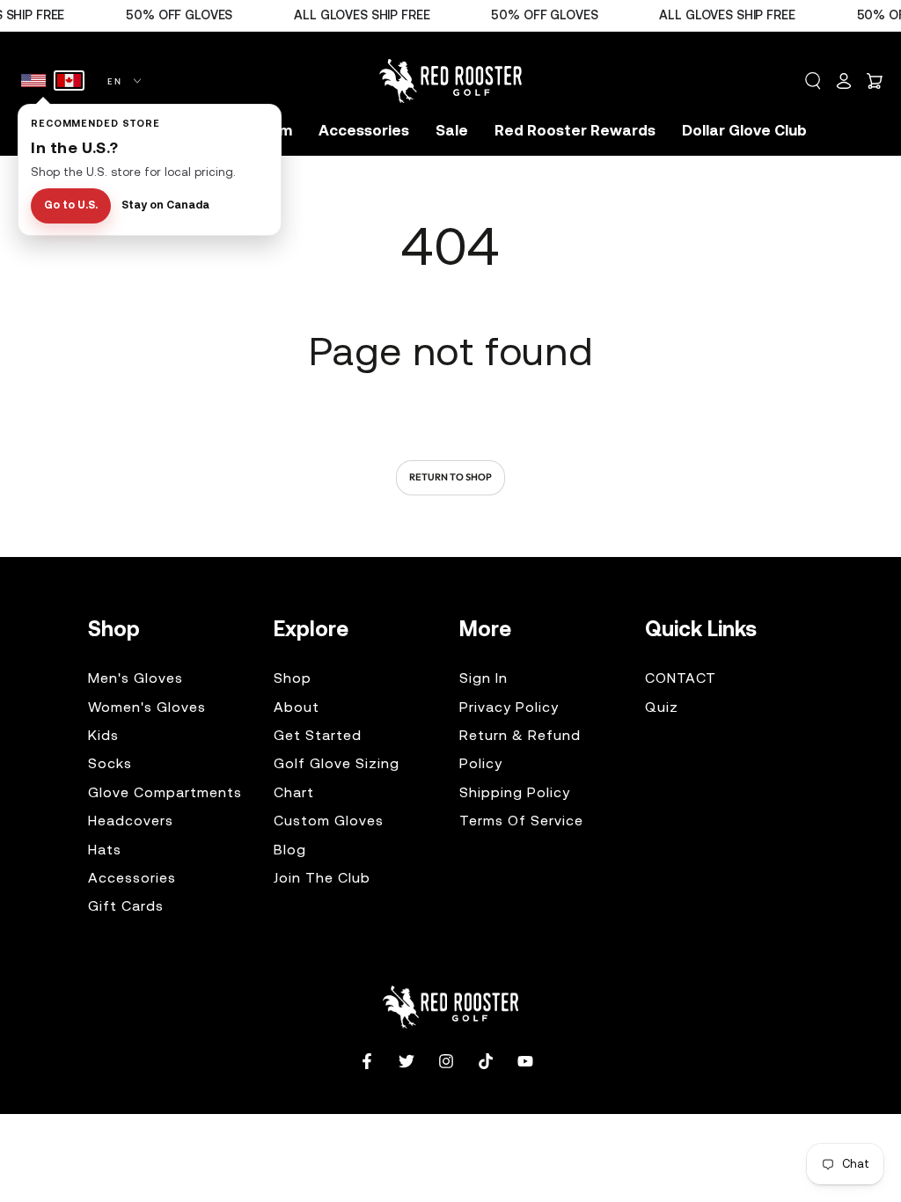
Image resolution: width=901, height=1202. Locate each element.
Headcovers (130, 822)
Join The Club (322, 879)
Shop (292, 679)
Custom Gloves (329, 822)
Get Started (318, 736)
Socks (110, 765)
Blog (290, 851)
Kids (103, 736)
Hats (104, 851)
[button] (813, 81)
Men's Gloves (135, 679)
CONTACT (680, 679)
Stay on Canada (165, 206)
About (296, 708)
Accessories (132, 879)
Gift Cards (126, 907)
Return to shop (450, 477)
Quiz (661, 708)
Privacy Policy (509, 708)
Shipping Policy (514, 794)
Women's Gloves (147, 708)
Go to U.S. (71, 206)
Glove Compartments (165, 794)
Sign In (483, 679)
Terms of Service (521, 822)
